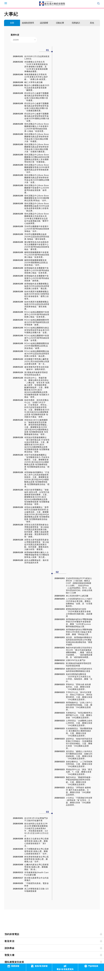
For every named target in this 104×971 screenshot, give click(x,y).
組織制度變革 (28, 23)
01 (47, 50)
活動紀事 (60, 23)
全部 (12, 23)
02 (57, 572)
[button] (23, 40)
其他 (92, 23)
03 (47, 811)
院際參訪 (76, 23)
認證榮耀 (44, 23)
